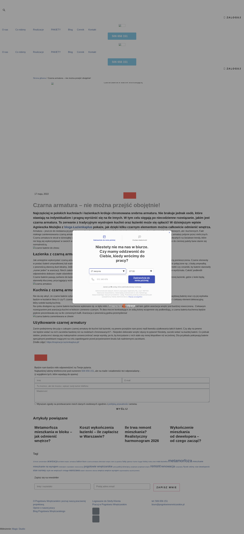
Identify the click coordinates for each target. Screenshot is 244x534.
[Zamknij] (169, 232)
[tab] (104, 238)
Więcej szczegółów (135, 297)
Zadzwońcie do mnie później (141, 279)
